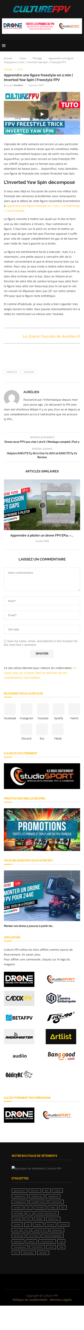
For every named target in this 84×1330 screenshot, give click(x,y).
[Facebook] (30, 1282)
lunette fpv (40, 1230)
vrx (61, 1247)
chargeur (53, 1196)
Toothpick (37, 1247)
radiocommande (52, 1236)
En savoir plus (31, 954)
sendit (31, 1241)
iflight (50, 1224)
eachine (40, 1207)
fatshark (18, 1213)
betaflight (19, 1190)
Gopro (17, 1224)
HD (28, 1224)
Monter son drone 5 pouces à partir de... (29, 926)
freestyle (11, 372)
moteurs (18, 1236)
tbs (61, 1241)
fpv (28, 1219)
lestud (63, 1224)
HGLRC (38, 1224)
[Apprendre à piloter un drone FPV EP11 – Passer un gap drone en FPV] (42, 504)
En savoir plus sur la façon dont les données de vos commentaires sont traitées (40, 673)
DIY (28, 1207)
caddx (57, 1190)
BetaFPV (35, 1190)
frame (39, 1219)
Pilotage (37, 58)
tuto (51, 1247)
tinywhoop (20, 1247)
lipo (16, 1230)
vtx (15, 1252)
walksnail (28, 1252)
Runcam (18, 1241)
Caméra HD (36, 1196)
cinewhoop (20, 1202)
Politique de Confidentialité (30, 1300)
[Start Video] (42, 114)
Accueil (8, 58)
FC (30, 1213)
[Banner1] (42, 776)
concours (56, 1202)
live (26, 1230)
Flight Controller (46, 1213)
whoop (43, 1252)
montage (57, 1230)
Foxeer (17, 1219)
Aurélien (18, 85)
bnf (46, 1190)
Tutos (22, 58)
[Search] (80, 45)
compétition (38, 1202)
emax (52, 1207)
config (17, 1207)
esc (62, 1207)
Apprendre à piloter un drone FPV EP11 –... (42, 535)
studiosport (47, 1241)
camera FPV (19, 1196)
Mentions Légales (61, 1300)
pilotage (29, 372)
